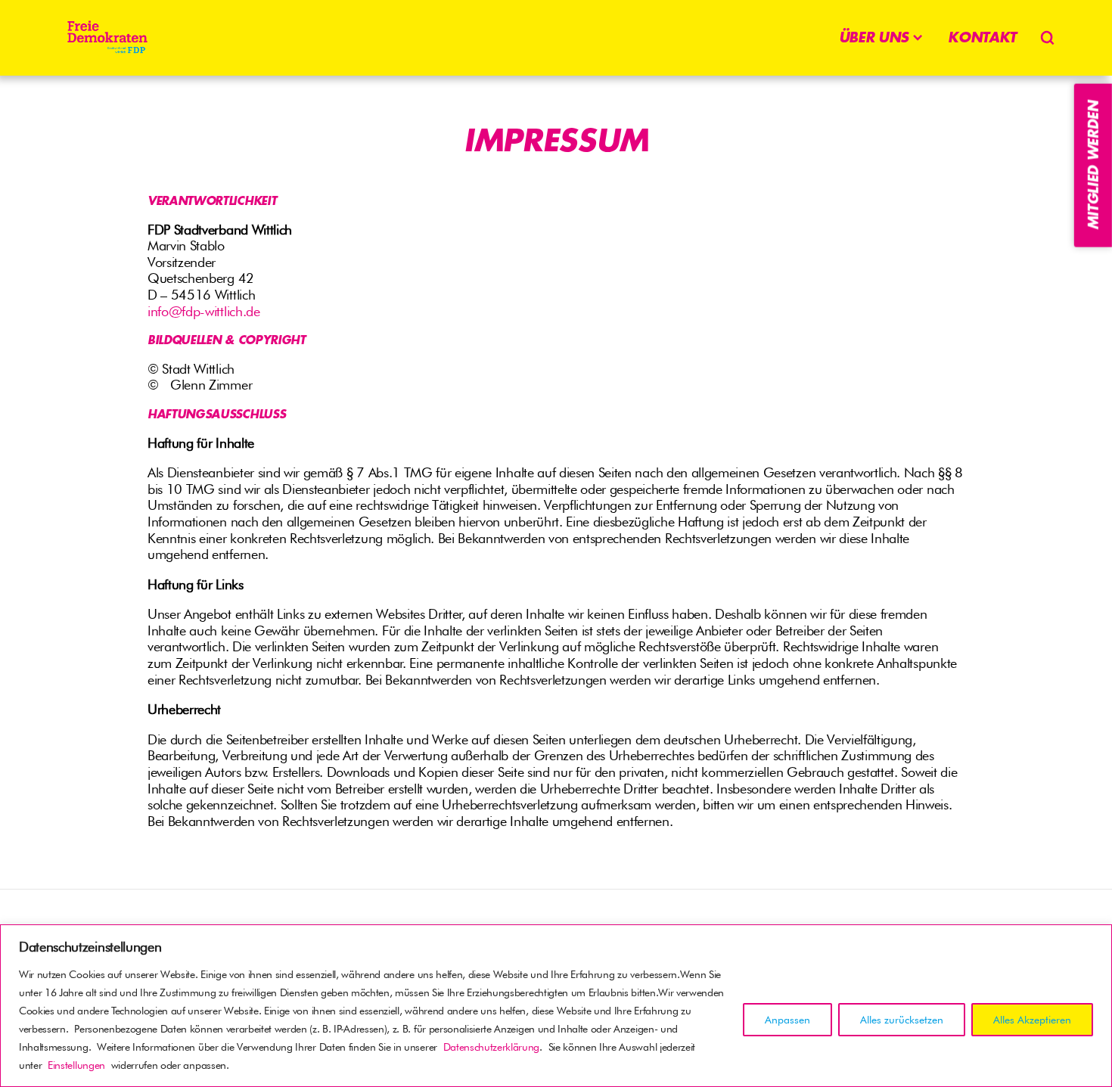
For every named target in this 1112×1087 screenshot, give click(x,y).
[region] (556, 1005)
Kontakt (982, 37)
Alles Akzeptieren (1032, 1020)
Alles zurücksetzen (901, 1020)
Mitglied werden (1093, 165)
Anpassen (787, 1020)
